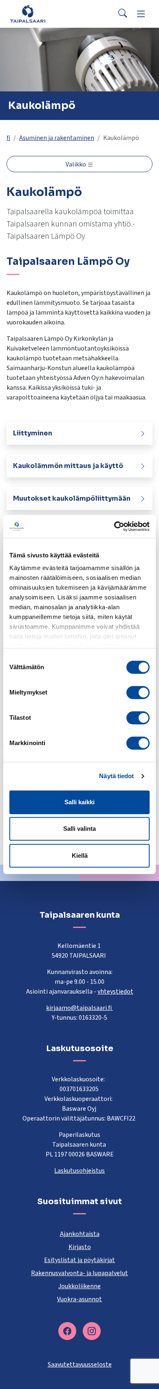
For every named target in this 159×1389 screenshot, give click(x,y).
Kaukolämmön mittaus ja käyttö (68, 466)
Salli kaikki (79, 802)
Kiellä (80, 855)
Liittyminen (32, 433)
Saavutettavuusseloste (80, 1364)
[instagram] (92, 1331)
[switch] (138, 692)
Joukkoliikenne (79, 1286)
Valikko (76, 164)
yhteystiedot (115, 991)
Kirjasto (79, 1247)
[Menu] (141, 14)
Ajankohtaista (79, 1233)
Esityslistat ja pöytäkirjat (79, 1260)
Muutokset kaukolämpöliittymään (71, 498)
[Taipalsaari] (28, 14)
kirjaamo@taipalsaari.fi (79, 1007)
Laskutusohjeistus (79, 1170)
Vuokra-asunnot (79, 1299)
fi (8, 137)
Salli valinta (79, 828)
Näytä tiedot (116, 775)
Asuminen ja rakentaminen (56, 137)
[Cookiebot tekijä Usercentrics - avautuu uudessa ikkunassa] (114, 526)
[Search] (123, 14)
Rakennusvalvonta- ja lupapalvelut (79, 1273)
